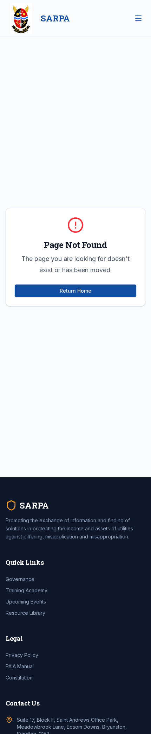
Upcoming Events (26, 602)
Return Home (75, 291)
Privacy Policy (22, 655)
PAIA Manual (20, 666)
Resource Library (25, 613)
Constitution (19, 678)
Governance (20, 579)
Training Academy (26, 590)
